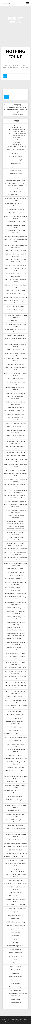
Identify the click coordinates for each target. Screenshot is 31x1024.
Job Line (15, 942)
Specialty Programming (15, 915)
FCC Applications (15, 170)
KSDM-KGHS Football (15, 730)
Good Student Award (15, 952)
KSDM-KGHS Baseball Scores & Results (15, 846)
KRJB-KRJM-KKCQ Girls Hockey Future (15, 297)
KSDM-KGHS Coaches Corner (15, 714)
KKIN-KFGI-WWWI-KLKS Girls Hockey (15, 579)
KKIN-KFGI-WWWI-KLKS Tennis (15, 456)
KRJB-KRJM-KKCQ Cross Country (15, 222)
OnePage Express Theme (20, 1022)
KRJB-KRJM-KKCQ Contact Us (15, 946)
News (15, 125)
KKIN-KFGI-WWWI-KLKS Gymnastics (15, 608)
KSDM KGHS (15, 869)
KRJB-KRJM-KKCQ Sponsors (15, 150)
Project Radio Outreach (15, 173)
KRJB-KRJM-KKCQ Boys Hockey (15, 290)
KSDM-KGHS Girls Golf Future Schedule (15, 896)
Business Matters (15, 949)
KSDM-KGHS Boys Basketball (15, 767)
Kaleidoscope (15, 1006)
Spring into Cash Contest (15, 929)
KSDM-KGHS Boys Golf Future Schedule (15, 883)
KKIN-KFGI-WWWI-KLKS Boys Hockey (15, 549)
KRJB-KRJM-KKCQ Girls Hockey (15, 294)
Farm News (17, 142)
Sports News (15, 167)
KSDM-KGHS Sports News (15, 711)
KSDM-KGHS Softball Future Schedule (15, 853)
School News (17, 144)
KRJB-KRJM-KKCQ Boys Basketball (15, 250)
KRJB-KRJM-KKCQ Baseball (15, 321)
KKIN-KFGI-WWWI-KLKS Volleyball (15, 452)
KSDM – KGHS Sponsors (15, 156)
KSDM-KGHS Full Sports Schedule (15, 905)
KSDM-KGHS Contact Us (17, 871)
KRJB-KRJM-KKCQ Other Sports (15, 393)
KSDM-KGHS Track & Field (15, 825)
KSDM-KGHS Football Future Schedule (15, 734)
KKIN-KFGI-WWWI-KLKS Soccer (15, 470)
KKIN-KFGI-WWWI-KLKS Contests (16, 423)
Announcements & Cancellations (17, 146)
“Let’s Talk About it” (15, 1002)
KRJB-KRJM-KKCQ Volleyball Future (15, 213)
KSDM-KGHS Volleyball (15, 740)
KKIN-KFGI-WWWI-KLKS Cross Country (15, 501)
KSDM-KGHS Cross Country (15, 860)
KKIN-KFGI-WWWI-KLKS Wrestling (15, 593)
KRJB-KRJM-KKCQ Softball (15, 335)
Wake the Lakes (15, 980)
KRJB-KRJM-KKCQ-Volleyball (15, 209)
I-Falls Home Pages (17, 114)
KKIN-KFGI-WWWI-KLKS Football (15, 427)
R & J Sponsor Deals (15, 163)
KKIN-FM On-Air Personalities (15, 407)
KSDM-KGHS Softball (15, 850)
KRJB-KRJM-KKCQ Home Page (17, 107)
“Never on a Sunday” (15, 160)
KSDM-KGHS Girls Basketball (15, 782)
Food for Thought (15, 966)
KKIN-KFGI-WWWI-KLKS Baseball (15, 639)
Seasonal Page (15, 918)
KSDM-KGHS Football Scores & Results (15, 737)
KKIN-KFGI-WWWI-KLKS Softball (15, 653)
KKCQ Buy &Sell (15, 983)
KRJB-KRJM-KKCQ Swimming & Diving (15, 236)
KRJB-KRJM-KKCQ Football (15, 195)
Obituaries (15, 963)
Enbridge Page (15, 932)
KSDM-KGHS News (15, 718)
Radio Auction (15, 999)
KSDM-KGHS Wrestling (15, 755)
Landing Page (17, 105)
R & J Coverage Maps (15, 987)
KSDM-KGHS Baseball (15, 840)
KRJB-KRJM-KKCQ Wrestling (15, 306)
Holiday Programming (15, 976)
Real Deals (15, 973)
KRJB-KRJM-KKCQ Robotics (15, 572)
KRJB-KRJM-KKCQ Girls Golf (15, 364)
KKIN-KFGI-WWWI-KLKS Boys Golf (15, 668)
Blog (15, 939)
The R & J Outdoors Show (15, 956)
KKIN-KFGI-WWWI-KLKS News (15, 414)
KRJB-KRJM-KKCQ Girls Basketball (15, 265)
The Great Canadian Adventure (15, 925)
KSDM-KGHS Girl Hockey (15, 811)
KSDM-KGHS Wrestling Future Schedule (15, 758)
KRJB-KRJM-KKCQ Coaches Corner (15, 908)
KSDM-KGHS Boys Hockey (15, 796)
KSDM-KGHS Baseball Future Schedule (15, 843)
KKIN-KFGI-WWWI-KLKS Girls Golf (15, 682)
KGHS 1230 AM (15, 970)
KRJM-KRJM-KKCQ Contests (15, 568)
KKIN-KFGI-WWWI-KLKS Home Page (15, 184)
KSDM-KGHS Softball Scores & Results (15, 857)
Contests (15, 959)
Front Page (15, 935)
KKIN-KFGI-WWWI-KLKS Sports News (15, 411)
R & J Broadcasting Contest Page (15, 922)
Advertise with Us (15, 990)
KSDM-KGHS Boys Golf (15, 880)
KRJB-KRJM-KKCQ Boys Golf (15, 350)
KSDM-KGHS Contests (15, 727)
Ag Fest (15, 912)
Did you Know (15, 153)
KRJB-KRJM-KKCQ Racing (15, 575)
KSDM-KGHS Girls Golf (15, 892)
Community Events (17, 127)
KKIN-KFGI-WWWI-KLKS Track (15, 697)
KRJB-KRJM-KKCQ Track (15, 378)
